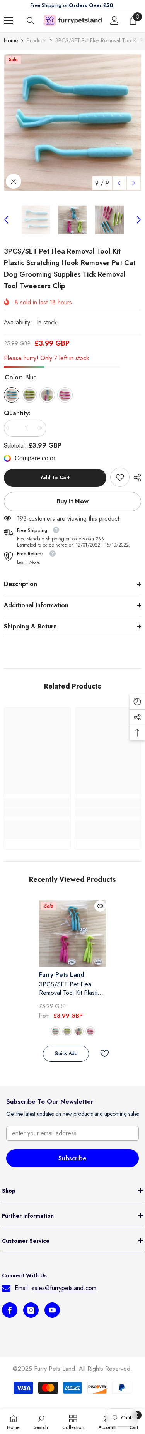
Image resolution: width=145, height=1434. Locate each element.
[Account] (114, 20)
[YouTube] (52, 1310)
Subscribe (72, 1158)
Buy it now (72, 501)
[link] (120, 477)
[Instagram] (31, 1310)
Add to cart (55, 477)
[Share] (135, 477)
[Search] (30, 20)
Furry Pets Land (61, 974)
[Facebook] (9, 1310)
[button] (119, 183)
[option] (72, 122)
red (90, 1031)
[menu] (8, 20)
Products (36, 40)
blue (55, 1031)
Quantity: (17, 413)
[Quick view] (100, 906)
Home (11, 40)
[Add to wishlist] (101, 1053)
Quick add (66, 1053)
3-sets (79, 1031)
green (67, 1031)
